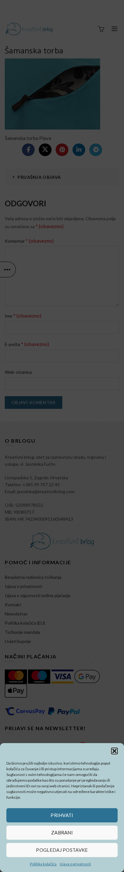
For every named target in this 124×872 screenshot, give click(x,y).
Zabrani (62, 832)
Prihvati (62, 815)
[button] (114, 751)
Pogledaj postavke (62, 850)
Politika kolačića (43, 864)
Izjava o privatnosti (75, 864)
